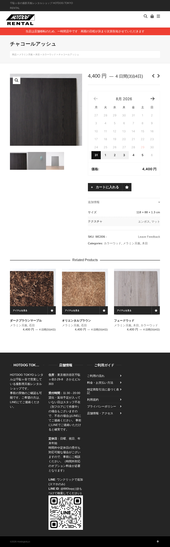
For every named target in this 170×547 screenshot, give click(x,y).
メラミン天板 (131, 243)
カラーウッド (112, 243)
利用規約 (93, 399)
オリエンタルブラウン (76, 320)
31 (96, 155)
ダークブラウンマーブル (26, 320)
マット (155, 221)
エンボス (144, 221)
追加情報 (94, 202)
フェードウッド (124, 320)
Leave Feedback (149, 236)
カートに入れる (107, 187)
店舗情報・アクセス (100, 413)
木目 (145, 243)
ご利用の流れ (95, 375)
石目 (32, 325)
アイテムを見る (20, 310)
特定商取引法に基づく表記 (103, 391)
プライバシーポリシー (101, 406)
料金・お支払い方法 (100, 382)
